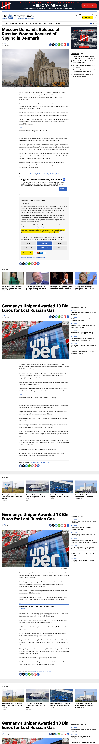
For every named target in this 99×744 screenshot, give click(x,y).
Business (28, 23)
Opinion (35, 23)
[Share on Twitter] (53, 44)
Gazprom (43, 462)
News (6, 23)
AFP (4, 43)
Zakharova (59, 174)
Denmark (33, 174)
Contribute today (87, 17)
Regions (21, 23)
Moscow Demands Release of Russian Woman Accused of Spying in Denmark (31, 34)
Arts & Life (42, 23)
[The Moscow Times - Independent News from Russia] (18, 16)
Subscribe (63, 189)
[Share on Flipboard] (65, 44)
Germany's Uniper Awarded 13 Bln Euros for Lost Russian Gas (35, 308)
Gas (38, 462)
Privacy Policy (34, 192)
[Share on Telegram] (56, 44)
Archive (58, 23)
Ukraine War (13, 23)
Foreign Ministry (49, 174)
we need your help (38, 227)
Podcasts (51, 23)
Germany (33, 462)
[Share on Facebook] (50, 44)
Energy (49, 462)
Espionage (40, 174)
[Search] (96, 23)
